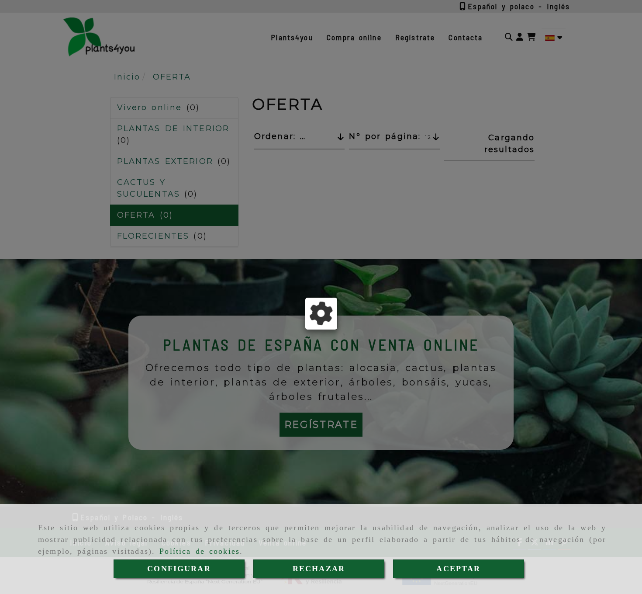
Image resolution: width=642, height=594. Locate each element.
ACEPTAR (458, 568)
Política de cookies (199, 551)
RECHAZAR (319, 568)
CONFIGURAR (179, 568)
